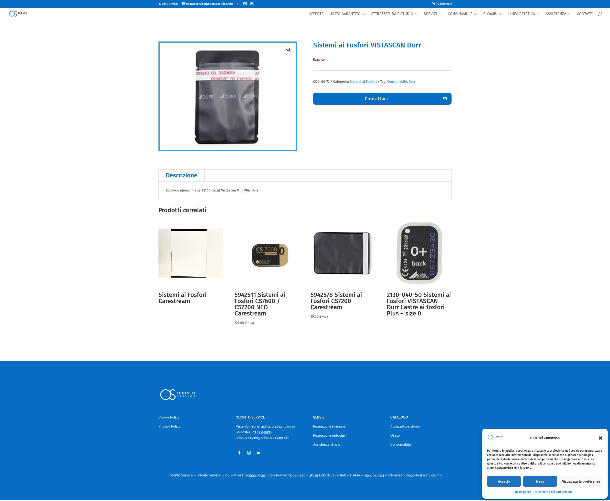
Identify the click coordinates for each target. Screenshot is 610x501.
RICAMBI (490, 14)
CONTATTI (585, 14)
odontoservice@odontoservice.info (262, 438)
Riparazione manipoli (329, 426)
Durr (412, 82)
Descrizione (181, 175)
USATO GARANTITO (345, 14)
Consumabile (397, 82)
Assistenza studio (326, 444)
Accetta (504, 481)
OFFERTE (316, 14)
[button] (600, 438)
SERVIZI (430, 14)
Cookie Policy (169, 417)
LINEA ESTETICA (521, 14)
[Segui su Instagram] (249, 452)
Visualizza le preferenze (581, 481)
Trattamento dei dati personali (553, 492)
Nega (540, 481)
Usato (395, 435)
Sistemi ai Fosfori (363, 82)
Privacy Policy (169, 426)
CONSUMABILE (460, 14)
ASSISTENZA (556, 14)
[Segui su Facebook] (239, 452)
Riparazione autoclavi (329, 435)
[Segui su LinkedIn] (258, 452)
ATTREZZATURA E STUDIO (392, 14)
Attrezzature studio (405, 426)
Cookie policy (522, 492)
